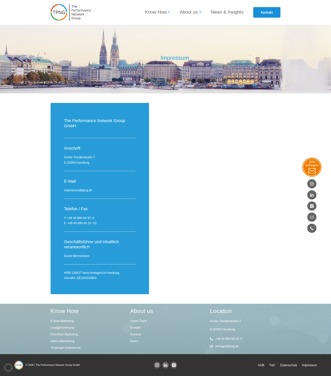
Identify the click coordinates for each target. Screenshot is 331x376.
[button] (8, 367)
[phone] (311, 228)
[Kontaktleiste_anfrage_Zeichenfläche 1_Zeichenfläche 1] (312, 158)
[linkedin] (165, 365)
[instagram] (157, 365)
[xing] (174, 365)
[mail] (311, 217)
